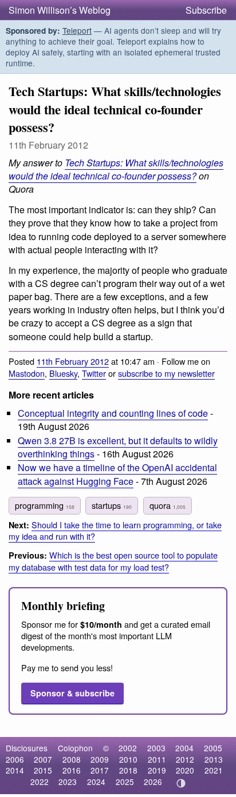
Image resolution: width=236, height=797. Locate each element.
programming (44, 505)
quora (168, 505)
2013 (213, 759)
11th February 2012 (73, 361)
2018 (128, 770)
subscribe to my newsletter (166, 373)
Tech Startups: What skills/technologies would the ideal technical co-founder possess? (116, 169)
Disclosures (27, 748)
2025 (125, 781)
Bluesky (63, 373)
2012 (185, 759)
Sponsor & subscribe (72, 693)
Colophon (75, 748)
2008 (71, 759)
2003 (156, 748)
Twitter (94, 373)
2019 (157, 770)
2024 (96, 781)
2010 (128, 759)
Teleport (77, 30)
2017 (100, 770)
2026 (153, 781)
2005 (213, 748)
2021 (213, 770)
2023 (67, 781)
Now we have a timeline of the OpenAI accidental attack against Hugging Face (117, 474)
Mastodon (27, 373)
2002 (128, 748)
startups (112, 505)
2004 (184, 748)
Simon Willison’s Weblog (60, 10)
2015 (43, 770)
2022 (39, 781)
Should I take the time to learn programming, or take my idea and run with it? (115, 531)
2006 (15, 759)
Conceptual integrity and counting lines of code (113, 413)
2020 (185, 770)
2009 (100, 759)
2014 (15, 770)
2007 (43, 759)
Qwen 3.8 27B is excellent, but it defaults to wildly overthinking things (118, 447)
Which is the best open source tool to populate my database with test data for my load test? (113, 561)
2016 (71, 770)
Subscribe (206, 10)
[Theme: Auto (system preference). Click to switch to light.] (181, 783)
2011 (157, 759)
